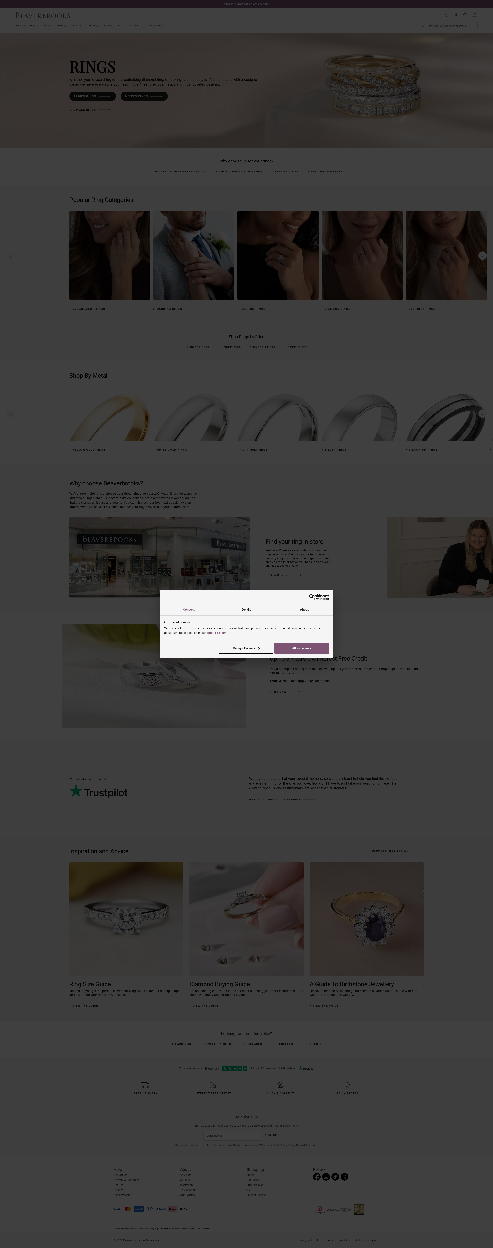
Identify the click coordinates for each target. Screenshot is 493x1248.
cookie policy (216, 632)
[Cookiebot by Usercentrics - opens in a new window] (312, 597)
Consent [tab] (189, 609)
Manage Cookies (244, 648)
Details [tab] (246, 609)
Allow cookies (301, 648)
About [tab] (304, 609)
